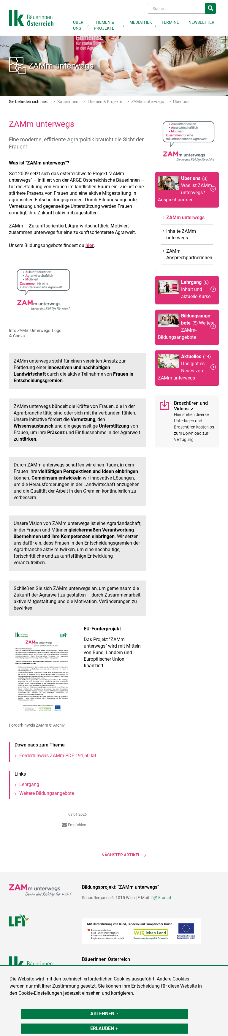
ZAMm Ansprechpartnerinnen (189, 254)
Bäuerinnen (67, 101)
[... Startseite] (31, 17)
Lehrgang (29, 784)
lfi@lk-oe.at (161, 897)
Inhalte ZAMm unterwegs (181, 234)
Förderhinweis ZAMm (57, 755)
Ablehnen (102, 1013)
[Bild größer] (42, 292)
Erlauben (102, 1028)
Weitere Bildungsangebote (46, 793)
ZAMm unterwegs (61, 66)
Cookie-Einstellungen (40, 993)
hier (90, 245)
